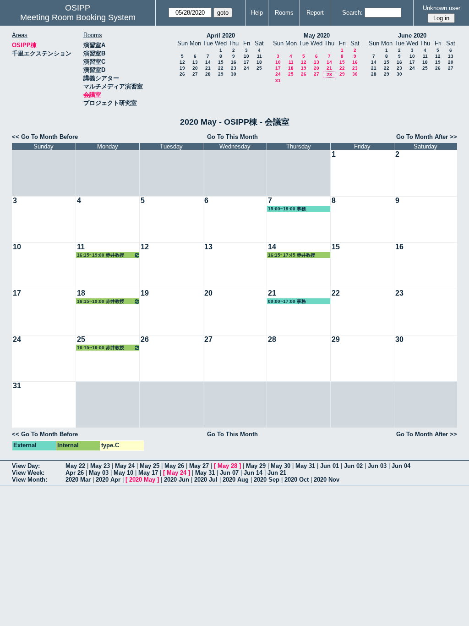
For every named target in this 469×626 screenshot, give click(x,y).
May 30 (280, 465)
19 (182, 68)
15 (221, 62)
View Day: (26, 465)
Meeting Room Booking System (78, 17)
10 (246, 56)
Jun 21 (276, 472)
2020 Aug (236, 479)
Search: (352, 12)
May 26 (174, 465)
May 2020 (317, 35)
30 (233, 74)
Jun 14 (253, 472)
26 (182, 74)
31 (278, 80)
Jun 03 (377, 465)
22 (221, 68)
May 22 (75, 465)
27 (195, 74)
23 (233, 68)
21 (208, 68)
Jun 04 (401, 465)
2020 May (142, 479)
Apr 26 (74, 472)
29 (221, 74)
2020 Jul (206, 479)
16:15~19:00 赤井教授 (100, 255)
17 (246, 62)
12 (182, 62)
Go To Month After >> (426, 136)
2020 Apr (108, 479)
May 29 (256, 465)
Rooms (284, 12)
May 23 (100, 465)
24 (246, 68)
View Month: (29, 479)
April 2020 (221, 35)
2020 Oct (296, 479)
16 (233, 62)
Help (257, 12)
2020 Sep (266, 479)
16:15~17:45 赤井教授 (291, 255)
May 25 (149, 465)
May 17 (148, 472)
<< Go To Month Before (45, 136)
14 (208, 62)
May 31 (305, 465)
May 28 (227, 465)
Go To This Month (232, 136)
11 (259, 56)
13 (195, 62)
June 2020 (412, 35)
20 (195, 68)
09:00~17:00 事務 (287, 301)
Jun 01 (329, 465)
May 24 (125, 465)
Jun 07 (229, 472)
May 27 (199, 465)
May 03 (99, 472)
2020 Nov (326, 479)
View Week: (28, 472)
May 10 (123, 472)
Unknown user (441, 8)
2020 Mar (78, 479)
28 (208, 74)
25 (259, 68)
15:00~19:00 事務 (287, 208)
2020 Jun (176, 479)
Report (315, 12)
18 (259, 62)
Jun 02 (353, 465)
